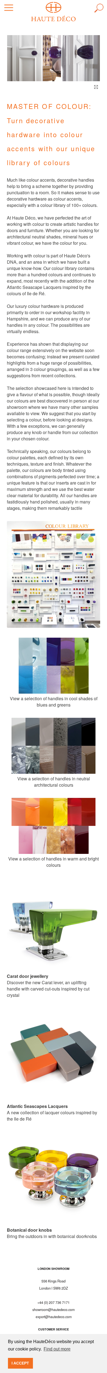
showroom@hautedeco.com (53, 1309)
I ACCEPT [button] (20, 1363)
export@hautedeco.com (54, 1316)
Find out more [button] (57, 1349)
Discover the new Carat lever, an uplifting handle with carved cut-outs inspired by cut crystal (48, 985)
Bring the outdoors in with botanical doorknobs (52, 1233)
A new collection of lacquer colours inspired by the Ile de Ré (52, 1112)
